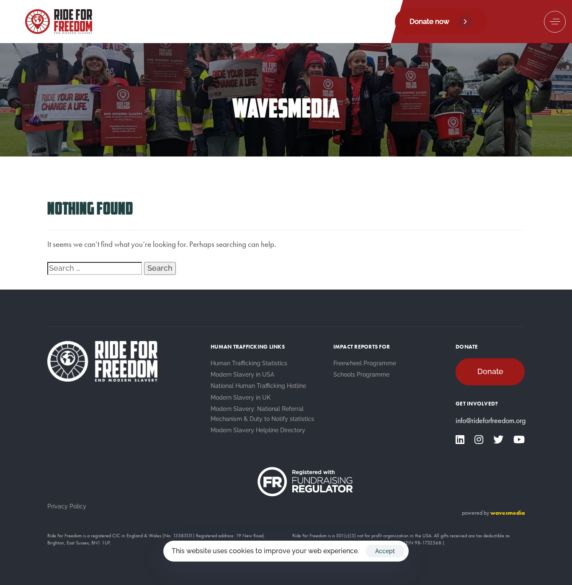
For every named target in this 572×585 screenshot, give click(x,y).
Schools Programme (361, 374)
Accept (385, 551)
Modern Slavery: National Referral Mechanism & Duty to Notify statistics (262, 413)
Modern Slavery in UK (241, 397)
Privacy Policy (66, 506)
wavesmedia (507, 512)
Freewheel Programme (364, 363)
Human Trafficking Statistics (249, 363)
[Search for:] (94, 268)
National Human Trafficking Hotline (258, 385)
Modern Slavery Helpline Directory (258, 430)
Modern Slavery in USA (242, 374)
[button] (555, 22)
